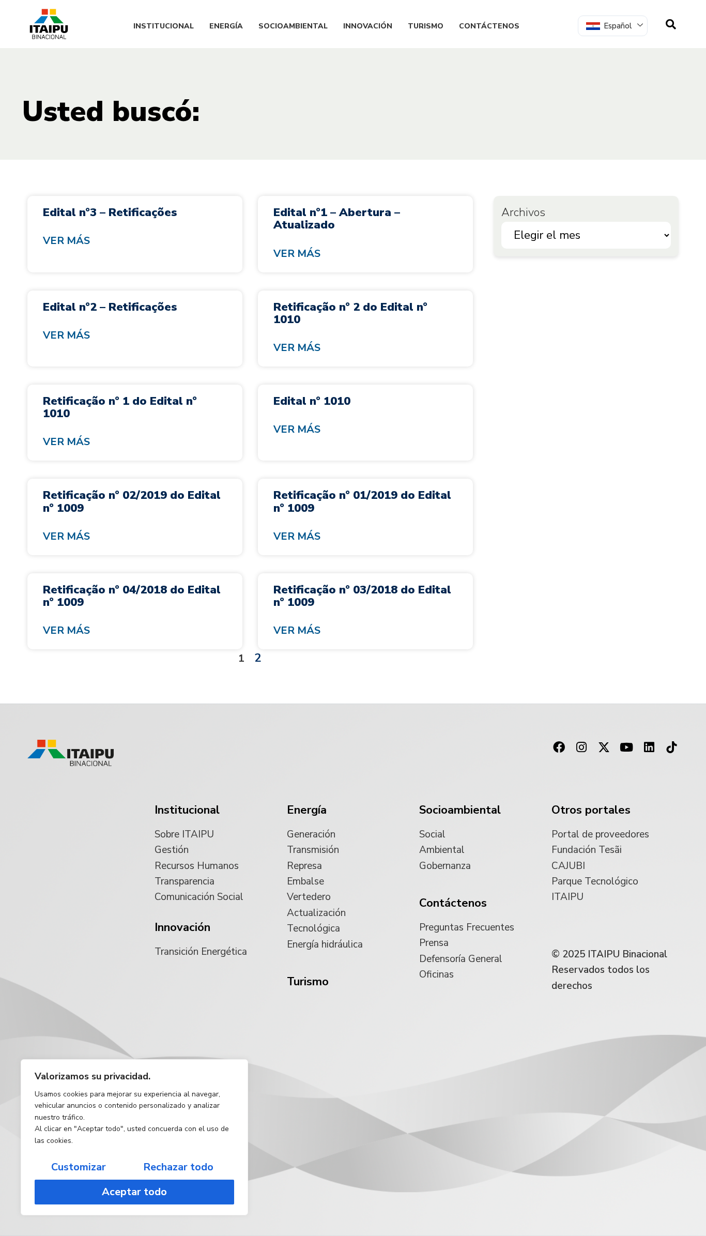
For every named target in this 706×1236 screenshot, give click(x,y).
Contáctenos (489, 26)
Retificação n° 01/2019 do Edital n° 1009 (362, 501)
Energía (226, 26)
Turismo (425, 26)
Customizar (78, 1167)
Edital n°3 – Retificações (110, 212)
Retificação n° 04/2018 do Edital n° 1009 (132, 596)
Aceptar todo (134, 1192)
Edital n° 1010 (311, 401)
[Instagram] (581, 747)
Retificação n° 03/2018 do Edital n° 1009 (362, 596)
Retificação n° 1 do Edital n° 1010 (120, 407)
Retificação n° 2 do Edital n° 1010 (350, 313)
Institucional (163, 26)
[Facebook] (558, 747)
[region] (134, 1137)
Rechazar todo (178, 1167)
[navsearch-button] (671, 24)
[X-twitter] (604, 747)
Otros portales (591, 810)
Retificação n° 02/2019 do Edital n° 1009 (132, 501)
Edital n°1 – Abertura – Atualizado (336, 219)
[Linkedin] (649, 747)
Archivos (523, 212)
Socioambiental (293, 26)
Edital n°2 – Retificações (110, 307)
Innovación (367, 26)
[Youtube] (626, 747)
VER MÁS (66, 241)
